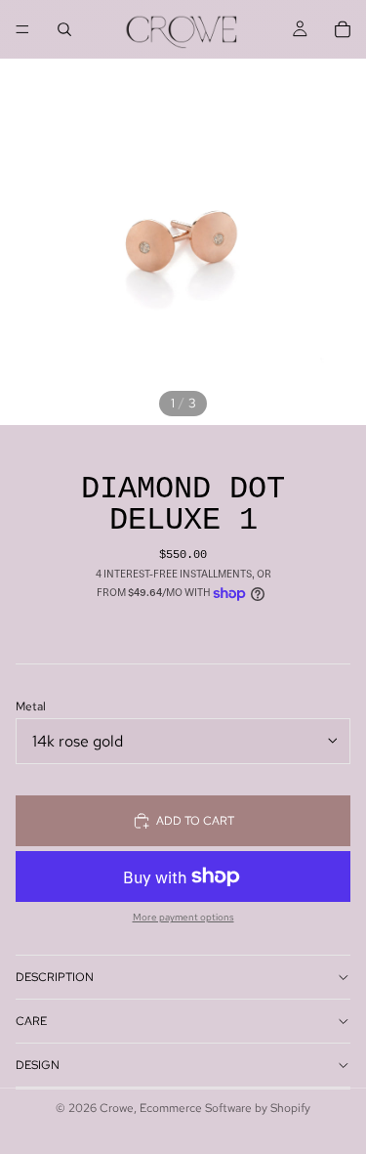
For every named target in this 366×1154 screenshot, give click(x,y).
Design (38, 1065)
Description (55, 977)
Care (31, 1021)
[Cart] (342, 29)
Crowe (117, 1108)
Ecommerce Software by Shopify (225, 1108)
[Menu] (22, 29)
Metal (31, 706)
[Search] (64, 29)
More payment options (183, 917)
